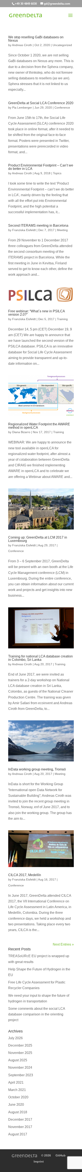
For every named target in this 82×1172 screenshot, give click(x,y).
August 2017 (17, 1134)
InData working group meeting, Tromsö (37, 769)
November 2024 (20, 1067)
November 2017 (20, 1127)
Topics (57, 173)
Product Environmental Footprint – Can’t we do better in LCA (40, 167)
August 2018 (17, 1112)
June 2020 (16, 1104)
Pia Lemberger (22, 107)
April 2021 (16, 1082)
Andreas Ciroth (22, 45)
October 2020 (18, 1097)
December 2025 (20, 1045)
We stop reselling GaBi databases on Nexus (35, 38)
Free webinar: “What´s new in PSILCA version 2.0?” (36, 312)
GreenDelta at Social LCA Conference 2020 (40, 103)
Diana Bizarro (21, 432)
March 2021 (17, 1090)
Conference (62, 107)
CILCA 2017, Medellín (24, 875)
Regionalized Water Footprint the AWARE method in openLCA (39, 425)
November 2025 (20, 1053)
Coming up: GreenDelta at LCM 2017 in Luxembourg (37, 539)
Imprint (39, 1161)
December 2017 (20, 1119)
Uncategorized (62, 45)
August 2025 (17, 1060)
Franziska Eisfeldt (24, 230)
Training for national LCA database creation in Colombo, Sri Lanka (40, 658)
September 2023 (20, 1075)
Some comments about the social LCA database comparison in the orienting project (36, 1014)
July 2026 (15, 1038)
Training (62, 319)
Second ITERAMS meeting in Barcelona (38, 225)
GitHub (61, 1155)
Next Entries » (63, 944)
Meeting (62, 230)
